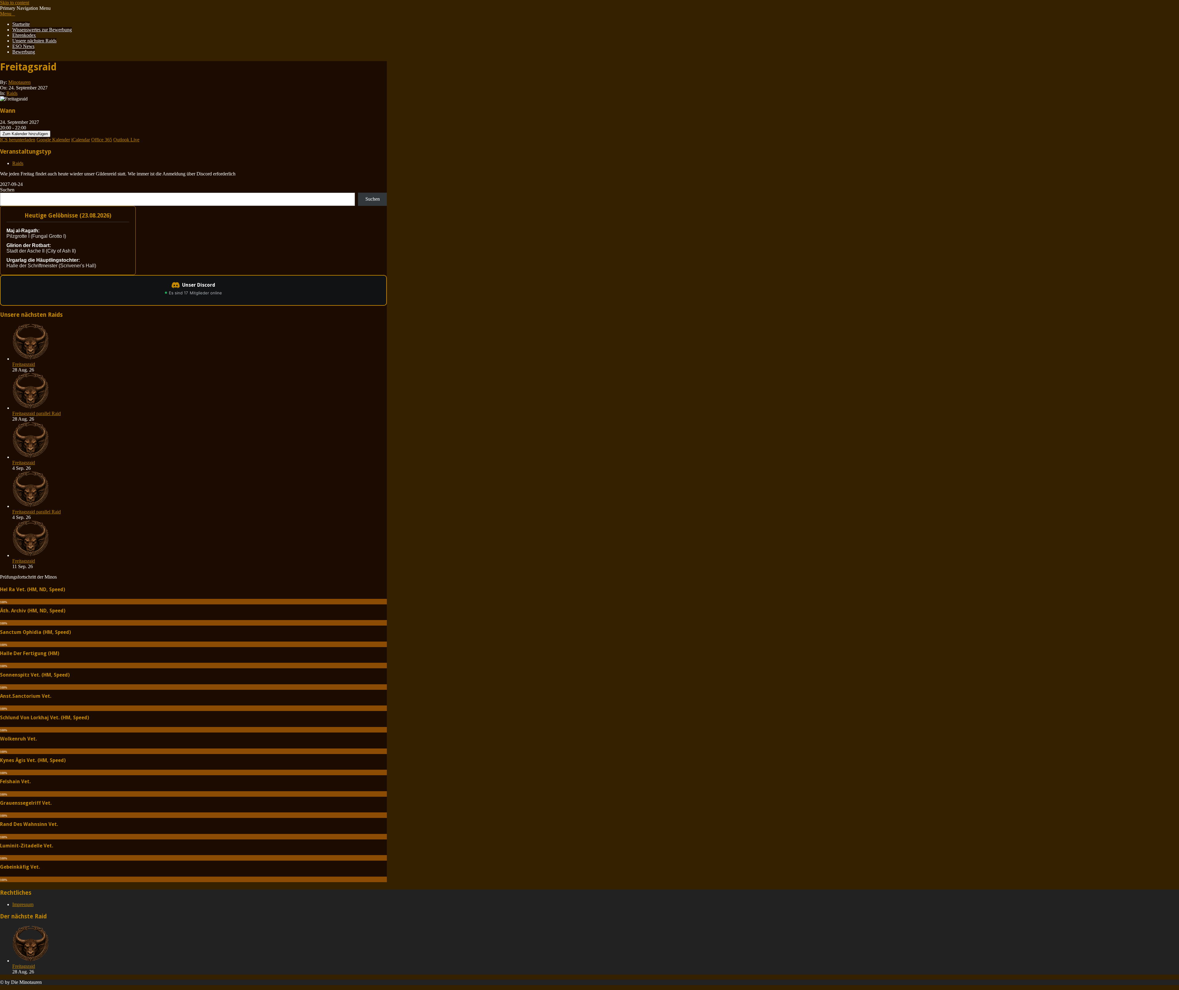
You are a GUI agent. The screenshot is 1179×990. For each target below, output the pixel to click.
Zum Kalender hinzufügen (25, 134)
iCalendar (80, 139)
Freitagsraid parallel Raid (36, 413)
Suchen (7, 189)
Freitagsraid (23, 364)
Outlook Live (126, 139)
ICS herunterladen (17, 139)
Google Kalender (53, 139)
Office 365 (101, 139)
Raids (12, 93)
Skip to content (14, 2)
